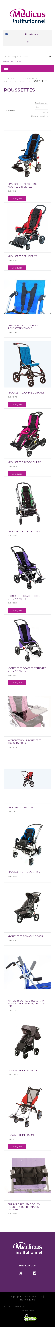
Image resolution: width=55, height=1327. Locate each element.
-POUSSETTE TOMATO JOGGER (25, 936)
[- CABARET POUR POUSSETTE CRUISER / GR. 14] (27, 711)
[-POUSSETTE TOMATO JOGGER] (27, 907)
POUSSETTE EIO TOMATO (22, 1070)
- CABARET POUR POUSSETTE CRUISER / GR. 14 (24, 741)
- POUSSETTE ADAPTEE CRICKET (26, 393)
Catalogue (29, 78)
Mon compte (32, 34)
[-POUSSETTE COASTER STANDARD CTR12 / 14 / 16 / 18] (27, 639)
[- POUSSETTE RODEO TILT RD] (27, 433)
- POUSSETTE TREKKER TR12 (24, 531)
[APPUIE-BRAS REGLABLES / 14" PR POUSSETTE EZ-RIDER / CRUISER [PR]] (27, 972)
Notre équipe (27, 1299)
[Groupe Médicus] (27, 15)
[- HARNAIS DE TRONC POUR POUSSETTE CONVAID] (27, 297)
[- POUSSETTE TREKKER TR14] (27, 843)
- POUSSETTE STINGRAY (21, 807)
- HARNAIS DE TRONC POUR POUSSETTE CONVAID (23, 327)
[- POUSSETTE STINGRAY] (27, 779)
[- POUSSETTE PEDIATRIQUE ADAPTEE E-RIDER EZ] (27, 155)
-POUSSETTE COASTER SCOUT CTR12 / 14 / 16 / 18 (25, 597)
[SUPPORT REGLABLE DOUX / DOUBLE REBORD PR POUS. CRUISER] (27, 1175)
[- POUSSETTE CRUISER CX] (27, 227)
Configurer (17, 198)
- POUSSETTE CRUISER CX (22, 256)
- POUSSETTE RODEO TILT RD (24, 462)
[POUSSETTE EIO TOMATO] (27, 1042)
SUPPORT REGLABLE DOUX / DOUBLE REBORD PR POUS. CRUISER (24, 1207)
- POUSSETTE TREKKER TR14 (24, 872)
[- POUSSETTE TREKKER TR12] (27, 503)
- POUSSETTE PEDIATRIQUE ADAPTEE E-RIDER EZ (23, 185)
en (28, 42)
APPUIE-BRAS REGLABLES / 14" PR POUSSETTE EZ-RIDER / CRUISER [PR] (26, 1003)
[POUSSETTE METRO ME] (27, 1106)
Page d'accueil (12, 78)
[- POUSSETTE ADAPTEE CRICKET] (27, 364)
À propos (16, 1296)
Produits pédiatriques (17, 81)
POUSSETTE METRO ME (21, 1135)
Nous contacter (33, 1296)
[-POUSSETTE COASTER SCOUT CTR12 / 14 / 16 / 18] (27, 567)
